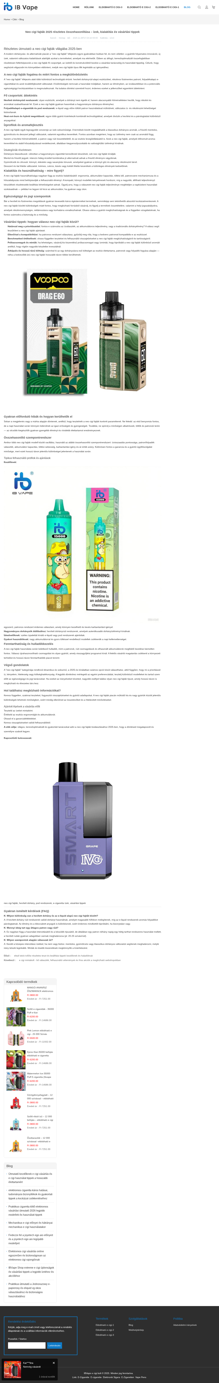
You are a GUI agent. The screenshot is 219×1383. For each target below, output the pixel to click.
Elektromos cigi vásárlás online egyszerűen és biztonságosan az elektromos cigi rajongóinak (27, 1255)
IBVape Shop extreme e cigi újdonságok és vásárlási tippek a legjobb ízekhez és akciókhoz (31, 1271)
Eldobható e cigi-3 (110, 7)
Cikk (15, 19)
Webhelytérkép (136, 1330)
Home (76, 7)
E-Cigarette (83, 1377)
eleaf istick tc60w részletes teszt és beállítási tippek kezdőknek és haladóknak (53, 955)
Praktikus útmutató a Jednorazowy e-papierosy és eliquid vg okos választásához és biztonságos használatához (29, 1290)
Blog (187, 7)
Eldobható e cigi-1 (167, 7)
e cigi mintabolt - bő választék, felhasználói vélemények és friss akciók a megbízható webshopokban (70, 960)
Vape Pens (140, 1377)
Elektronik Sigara (111, 1377)
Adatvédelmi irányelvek (185, 1325)
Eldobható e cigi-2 (139, 7)
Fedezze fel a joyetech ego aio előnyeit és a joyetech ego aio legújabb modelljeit (30, 1239)
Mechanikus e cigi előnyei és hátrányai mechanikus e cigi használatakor (30, 1224)
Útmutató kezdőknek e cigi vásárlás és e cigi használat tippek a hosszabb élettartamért (30, 1178)
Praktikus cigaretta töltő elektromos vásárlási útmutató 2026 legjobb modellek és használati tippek (28, 1210)
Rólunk (89, 7)
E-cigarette (96, 1377)
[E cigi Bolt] (21, 9)
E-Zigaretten (127, 1377)
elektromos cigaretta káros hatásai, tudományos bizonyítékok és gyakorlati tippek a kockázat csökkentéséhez (30, 1194)
